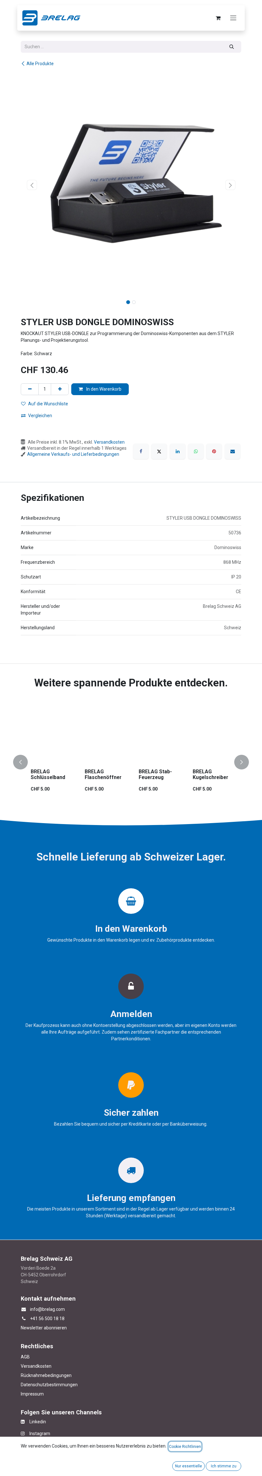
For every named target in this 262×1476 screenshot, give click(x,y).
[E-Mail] (232, 451)
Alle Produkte (40, 63)
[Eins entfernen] (30, 389)
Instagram (37, 1433)
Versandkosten (109, 442)
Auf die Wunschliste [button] (48, 403)
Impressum (32, 1393)
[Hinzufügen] (60, 389)
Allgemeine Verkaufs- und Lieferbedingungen (73, 454)
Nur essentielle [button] (188, 1466)
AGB (25, 1356)
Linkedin (35, 1421)
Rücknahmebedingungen (46, 1375)
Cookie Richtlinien (185, 1446)
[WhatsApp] (196, 451)
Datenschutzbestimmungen (49, 1384)
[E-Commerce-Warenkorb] (218, 17)
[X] (159, 451)
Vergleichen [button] (40, 415)
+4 (32, 1318)
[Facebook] (141, 451)
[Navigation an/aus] (233, 18)
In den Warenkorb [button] (103, 389)
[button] (32, 185)
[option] (131, 762)
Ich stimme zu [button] (223, 1466)
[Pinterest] (214, 451)
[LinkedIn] (177, 451)
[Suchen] (231, 47)
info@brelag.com (47, 1309)
